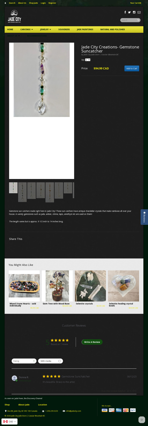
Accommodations (37, 36)
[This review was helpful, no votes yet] (128, 391)
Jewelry (44, 29)
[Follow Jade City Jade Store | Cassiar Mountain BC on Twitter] (129, 12)
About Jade (23, 405)
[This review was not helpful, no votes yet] (133, 391)
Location (42, 405)
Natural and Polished (112, 29)
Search (12, 3)
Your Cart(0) (135, 3)
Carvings (25, 29)
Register (52, 3)
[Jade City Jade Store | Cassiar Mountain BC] (17, 16)
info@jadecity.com (73, 411)
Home (5, 3)
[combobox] (24, 361)
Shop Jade (33, 3)
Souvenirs (64, 29)
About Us (22, 3)
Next (72, 195)
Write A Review (92, 342)
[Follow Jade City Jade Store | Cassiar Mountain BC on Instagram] (134, 12)
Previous (11, 195)
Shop (7, 405)
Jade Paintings (85, 29)
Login (43, 3)
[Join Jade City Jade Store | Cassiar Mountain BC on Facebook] (125, 12)
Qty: (83, 60)
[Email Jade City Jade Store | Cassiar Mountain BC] (139, 12)
